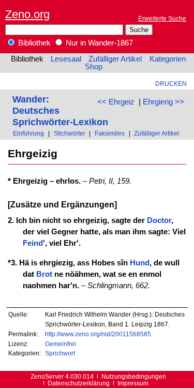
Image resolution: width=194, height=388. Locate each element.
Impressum (132, 383)
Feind (33, 243)
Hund (140, 263)
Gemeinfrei (60, 343)
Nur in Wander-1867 (98, 43)
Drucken (171, 83)
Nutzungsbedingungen (133, 376)
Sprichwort (60, 353)
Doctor (159, 220)
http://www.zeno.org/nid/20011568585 (98, 334)
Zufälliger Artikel (115, 59)
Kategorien (168, 59)
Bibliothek (33, 43)
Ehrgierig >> (163, 102)
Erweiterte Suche (162, 18)
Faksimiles (110, 133)
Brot (44, 274)
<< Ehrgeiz (116, 102)
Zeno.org (27, 14)
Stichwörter (69, 133)
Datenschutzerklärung (79, 383)
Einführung (28, 133)
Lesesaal (66, 59)
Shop (93, 67)
